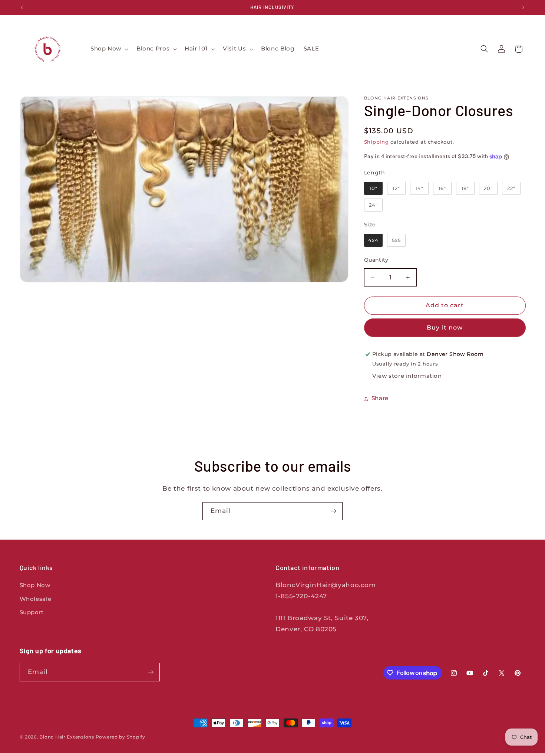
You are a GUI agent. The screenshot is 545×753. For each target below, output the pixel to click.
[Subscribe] (333, 511)
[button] (109, 49)
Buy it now (445, 327)
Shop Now (35, 585)
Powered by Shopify (120, 737)
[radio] (373, 188)
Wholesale (36, 599)
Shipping (376, 142)
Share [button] (380, 398)
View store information (407, 376)
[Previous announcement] (22, 7)
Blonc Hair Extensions (67, 737)
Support (32, 612)
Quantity (376, 260)
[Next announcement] (523, 7)
